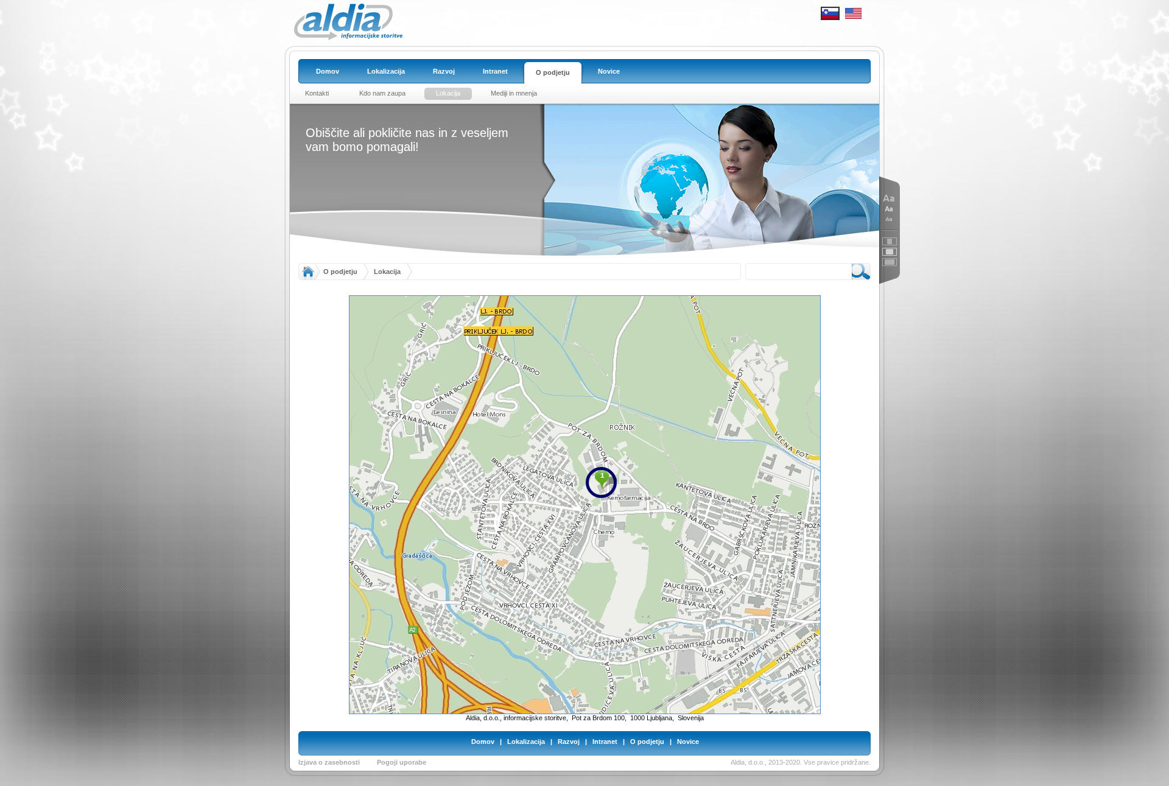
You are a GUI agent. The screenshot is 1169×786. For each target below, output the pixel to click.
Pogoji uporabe (401, 762)
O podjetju (340, 271)
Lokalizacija (526, 741)
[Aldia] (348, 37)
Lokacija (387, 271)
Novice (688, 741)
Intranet (604, 741)
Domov (482, 741)
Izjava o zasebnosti (329, 762)
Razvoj (569, 741)
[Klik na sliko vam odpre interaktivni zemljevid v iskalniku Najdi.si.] (585, 504)
